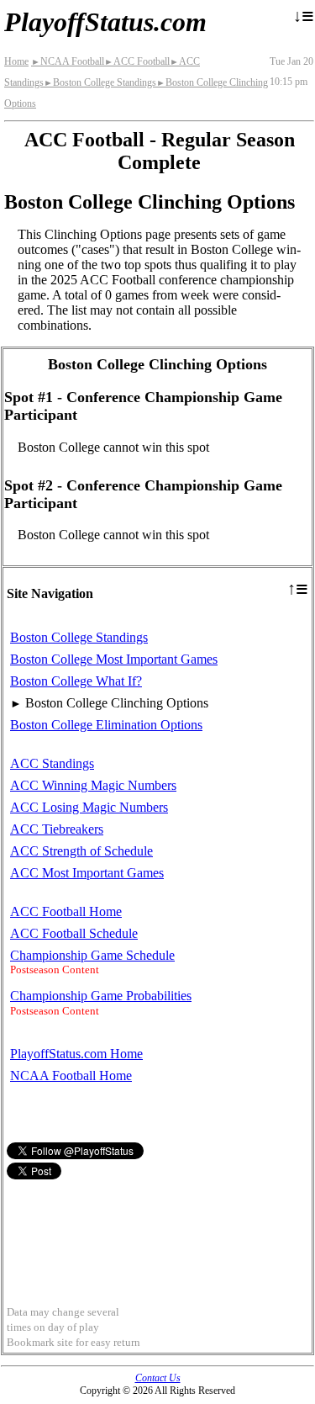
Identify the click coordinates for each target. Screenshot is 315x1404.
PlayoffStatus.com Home (76, 1053)
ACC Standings (52, 763)
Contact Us (158, 1378)
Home (16, 61)
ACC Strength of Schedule (81, 851)
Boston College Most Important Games (114, 659)
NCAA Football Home (71, 1075)
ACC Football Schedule (74, 933)
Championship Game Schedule (92, 955)
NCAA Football (67, 61)
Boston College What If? (76, 681)
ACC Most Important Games (87, 873)
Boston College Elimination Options (106, 725)
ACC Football (137, 61)
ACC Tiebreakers (56, 829)
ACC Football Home (66, 911)
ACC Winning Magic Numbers (93, 785)
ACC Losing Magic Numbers (89, 807)
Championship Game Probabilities (101, 995)
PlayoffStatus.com (105, 22)
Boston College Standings (100, 82)
